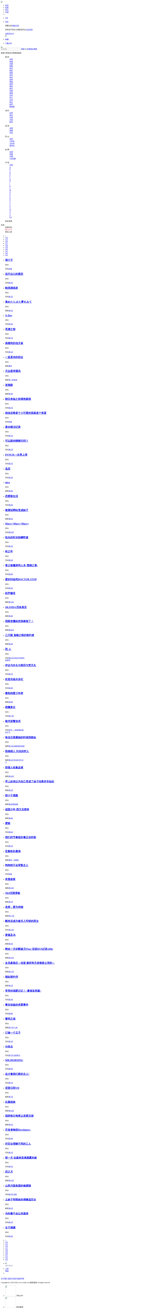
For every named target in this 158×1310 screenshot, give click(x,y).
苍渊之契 (10, 329)
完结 (11, 133)
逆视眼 (9, 385)
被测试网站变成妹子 (16, 510)
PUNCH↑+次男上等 (16, 454)
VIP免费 (12, 159)
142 (6, 253)
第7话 (11, 902)
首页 (7, 5)
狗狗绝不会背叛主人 (16, 865)
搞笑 (11, 86)
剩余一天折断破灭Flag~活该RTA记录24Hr (29, 949)
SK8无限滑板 (12, 893)
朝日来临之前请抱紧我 (18, 399)
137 (6, 243)
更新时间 (8, 227)
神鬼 (11, 93)
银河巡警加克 (13, 721)
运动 (11, 100)
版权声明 (20, 1278)
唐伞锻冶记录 (13, 426)
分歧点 (9, 1046)
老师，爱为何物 (14, 907)
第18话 (11, 776)
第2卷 (11, 394)
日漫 (7, 12)
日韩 (11, 117)
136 (6, 241)
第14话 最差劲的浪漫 (17, 746)
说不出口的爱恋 (14, 274)
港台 (11, 115)
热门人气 (8, 229)
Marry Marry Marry (17, 523)
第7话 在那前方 (14, 1055)
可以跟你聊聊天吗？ (16, 440)
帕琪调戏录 (11, 287)
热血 (11, 61)
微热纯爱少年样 (14, 693)
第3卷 (11, 616)
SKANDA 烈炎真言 (16, 607)
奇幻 (11, 88)
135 (6, 239)
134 (6, 238)
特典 (10, 422)
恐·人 (8, 649)
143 (6, 255)
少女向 (12, 143)
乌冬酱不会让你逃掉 (16, 1213)
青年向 (12, 146)
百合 (11, 68)
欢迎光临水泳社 (14, 679)
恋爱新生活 (11, 496)
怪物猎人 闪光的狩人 (17, 751)
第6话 (11, 519)
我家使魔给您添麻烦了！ (19, 621)
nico (7, 482)
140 (6, 249)
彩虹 (11, 70)
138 (6, 245)
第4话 (11, 832)
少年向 (12, 141)
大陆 (11, 120)
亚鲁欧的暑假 (13, 851)
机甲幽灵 (10, 593)
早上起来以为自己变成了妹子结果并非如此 (29, 781)
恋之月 (9, 1171)
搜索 (23, 49)
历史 (11, 95)
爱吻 (7, 823)
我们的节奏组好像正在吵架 (20, 837)
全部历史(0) (9, 34)
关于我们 (4, 1278)
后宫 (11, 75)
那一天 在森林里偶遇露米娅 (21, 1157)
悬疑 (11, 82)
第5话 (11, 944)
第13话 (11, 1180)
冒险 (11, 73)
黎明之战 (10, 1018)
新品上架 (8, 232)
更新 (7, 7)
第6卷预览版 (13, 804)
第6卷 (11, 818)
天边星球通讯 (13, 371)
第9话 (11, 1069)
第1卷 (11, 283)
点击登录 (29, 30)
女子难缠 (10, 1227)
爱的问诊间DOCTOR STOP (21, 579)
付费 (11, 156)
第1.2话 (11, 916)
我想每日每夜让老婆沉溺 (19, 1115)
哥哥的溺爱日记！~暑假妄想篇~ (23, 990)
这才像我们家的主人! (17, 1074)
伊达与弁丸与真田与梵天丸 (20, 665)
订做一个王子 (13, 1032)
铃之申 (9, 551)
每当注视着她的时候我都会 (20, 737)
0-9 (10, 217)
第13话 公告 (13, 1027)
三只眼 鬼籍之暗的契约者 (19, 635)
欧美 (11, 122)
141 (6, 251)
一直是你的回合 (14, 357)
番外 (10, 366)
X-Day (8, 315)
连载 (11, 130)
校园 (11, 66)
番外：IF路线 (14, 860)
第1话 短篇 (13, 1194)
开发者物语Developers (17, 1129)
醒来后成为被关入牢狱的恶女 (22, 921)
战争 (11, 79)
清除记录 (15, 26)
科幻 (11, 77)
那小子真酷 (11, 795)
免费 (11, 154)
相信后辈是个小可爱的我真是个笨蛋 (25, 413)
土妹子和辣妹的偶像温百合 (20, 1199)
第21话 (11, 972)
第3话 (11, 560)
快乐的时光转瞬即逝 (16, 537)
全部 (11, 59)
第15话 (11, 930)
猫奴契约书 (11, 976)
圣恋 (7, 468)
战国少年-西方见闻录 (17, 809)
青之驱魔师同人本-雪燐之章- (21, 565)
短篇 (10, 269)
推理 (11, 84)
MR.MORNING (14, 1060)
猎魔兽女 (10, 707)
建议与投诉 (12, 1278)
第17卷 (11, 716)
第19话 (11, 888)
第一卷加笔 (13, 380)
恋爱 (11, 64)
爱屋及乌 (10, 935)
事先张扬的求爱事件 (16, 1004)
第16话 (11, 602)
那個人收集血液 (14, 767)
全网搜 (34, 49)
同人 (11, 97)
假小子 (9, 260)
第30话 (11, 532)
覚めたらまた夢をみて (18, 301)
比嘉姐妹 (10, 1101)
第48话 (11, 630)
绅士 (11, 102)
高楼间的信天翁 (14, 343)
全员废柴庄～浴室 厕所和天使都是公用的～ (30, 962)
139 (6, 247)
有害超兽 (10, 879)
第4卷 (11, 702)
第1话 (11, 297)
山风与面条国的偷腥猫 (18, 1185)
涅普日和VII (12, 1088)
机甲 (11, 104)
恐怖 (11, 91)
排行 (7, 10)
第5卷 (11, 574)
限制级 (12, 107)
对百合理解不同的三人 (18, 1143)
